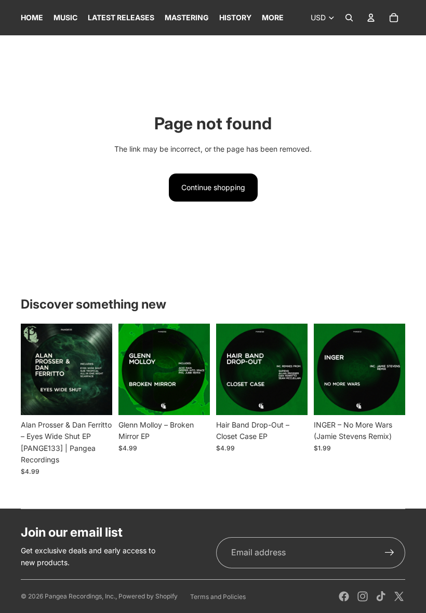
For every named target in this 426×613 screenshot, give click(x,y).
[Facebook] (344, 596)
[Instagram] (362, 596)
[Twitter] (399, 596)
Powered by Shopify (148, 596)
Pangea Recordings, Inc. (80, 596)
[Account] (371, 17)
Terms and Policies (218, 597)
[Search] (349, 17)
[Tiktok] (381, 596)
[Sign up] (390, 553)
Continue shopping (213, 187)
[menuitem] (273, 17)
